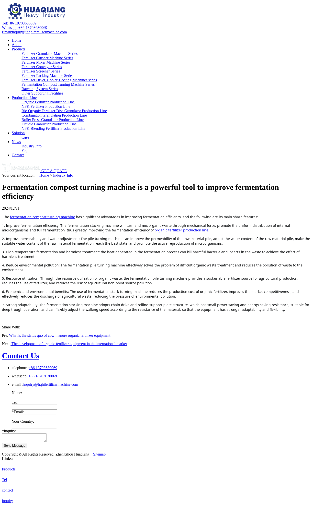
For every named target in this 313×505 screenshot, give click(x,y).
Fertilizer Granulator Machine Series (50, 53)
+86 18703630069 (19, 23)
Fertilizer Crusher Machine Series (47, 58)
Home (16, 40)
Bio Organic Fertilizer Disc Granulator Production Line (64, 111)
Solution (18, 133)
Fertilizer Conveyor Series (42, 67)
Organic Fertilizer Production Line (48, 102)
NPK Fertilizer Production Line (46, 106)
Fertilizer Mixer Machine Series (46, 62)
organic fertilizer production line (181, 230)
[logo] (37, 19)
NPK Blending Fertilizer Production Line (53, 128)
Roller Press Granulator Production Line (53, 120)
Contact (18, 155)
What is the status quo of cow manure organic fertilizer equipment (59, 335)
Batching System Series (40, 89)
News (16, 142)
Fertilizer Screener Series (41, 71)
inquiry (7, 501)
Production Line (24, 98)
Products (18, 49)
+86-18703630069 (24, 27)
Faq (24, 150)
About (17, 45)
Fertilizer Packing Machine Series (47, 75)
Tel (4, 480)
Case (25, 137)
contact (7, 490)
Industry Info (32, 146)
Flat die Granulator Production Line (49, 124)
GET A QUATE (54, 171)
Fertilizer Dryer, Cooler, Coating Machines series (59, 80)
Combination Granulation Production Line (54, 115)
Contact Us (20, 355)
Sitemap (99, 454)
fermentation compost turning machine (42, 217)
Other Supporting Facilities (42, 93)
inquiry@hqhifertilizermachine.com (34, 32)
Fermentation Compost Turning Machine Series (58, 84)
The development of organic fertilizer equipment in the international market (69, 344)
